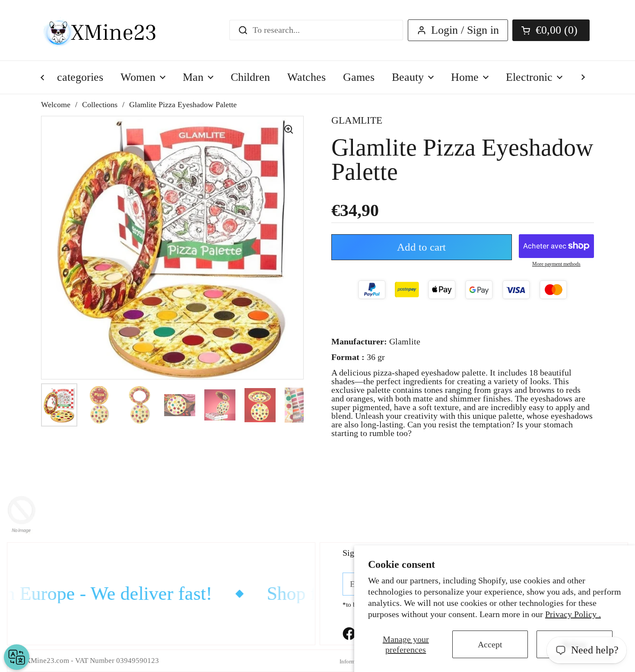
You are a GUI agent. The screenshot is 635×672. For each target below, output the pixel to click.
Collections (99, 104)
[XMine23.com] (109, 30)
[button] (551, 30)
